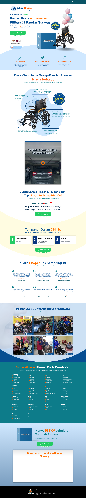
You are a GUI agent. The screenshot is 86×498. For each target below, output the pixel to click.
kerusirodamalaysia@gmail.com (44, 491)
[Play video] (43, 163)
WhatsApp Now (27, 1)
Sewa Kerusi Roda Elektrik (16, 1)
